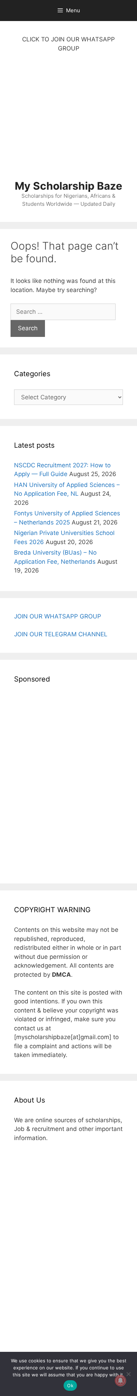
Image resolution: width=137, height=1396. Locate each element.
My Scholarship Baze (68, 185)
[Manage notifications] (120, 1380)
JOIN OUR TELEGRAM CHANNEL (60, 634)
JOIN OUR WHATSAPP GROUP (57, 616)
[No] (128, 1373)
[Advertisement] (68, 120)
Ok (70, 1385)
